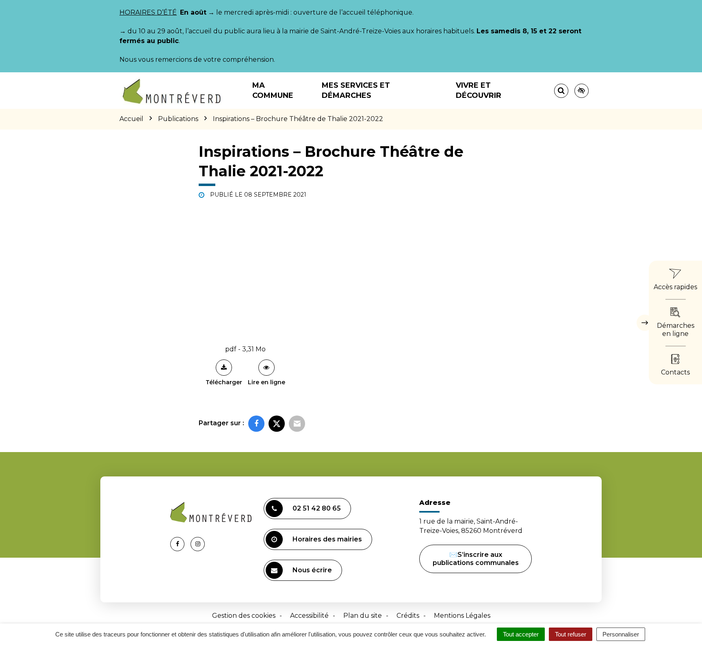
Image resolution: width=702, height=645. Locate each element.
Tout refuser (570, 634)
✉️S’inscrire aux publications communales (476, 559)
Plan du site (362, 615)
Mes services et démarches (356, 90)
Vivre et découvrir (478, 90)
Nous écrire (312, 570)
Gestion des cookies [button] (243, 615)
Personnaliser (620, 634)
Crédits (407, 615)
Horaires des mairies (327, 539)
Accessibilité (309, 615)
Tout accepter (521, 634)
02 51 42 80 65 (316, 508)
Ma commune (272, 90)
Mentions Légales (462, 615)
